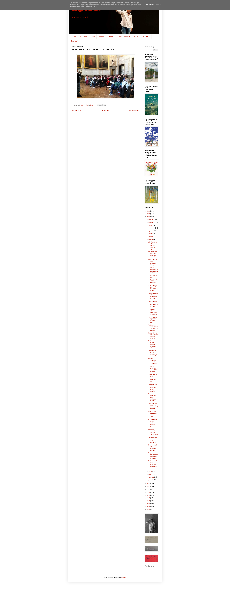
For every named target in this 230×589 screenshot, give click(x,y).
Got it (158, 5)
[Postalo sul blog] (100, 105)
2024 (148, 216)
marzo (151, 474)
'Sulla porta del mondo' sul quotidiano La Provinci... (153, 303)
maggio (151, 239)
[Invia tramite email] (98, 105)
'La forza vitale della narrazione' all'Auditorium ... (152, 464)
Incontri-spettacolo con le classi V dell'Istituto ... (153, 361)
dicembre (152, 219)
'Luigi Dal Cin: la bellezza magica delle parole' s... (153, 295)
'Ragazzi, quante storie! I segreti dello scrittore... (153, 270)
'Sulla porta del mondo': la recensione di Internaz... (153, 406)
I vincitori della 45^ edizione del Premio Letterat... (152, 447)
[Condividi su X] (102, 105)
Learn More (149, 5)
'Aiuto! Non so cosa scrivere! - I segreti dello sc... (153, 335)
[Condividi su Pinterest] (105, 105)
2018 (148, 498)
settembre (152, 228)
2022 (148, 486)
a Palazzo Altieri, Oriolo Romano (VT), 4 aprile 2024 (153, 431)
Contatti (74, 41)
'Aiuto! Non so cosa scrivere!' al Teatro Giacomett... (152, 279)
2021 (148, 489)
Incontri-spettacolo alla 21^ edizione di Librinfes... (152, 397)
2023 (148, 483)
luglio (150, 233)
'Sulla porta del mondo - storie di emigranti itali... (152, 344)
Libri (93, 37)
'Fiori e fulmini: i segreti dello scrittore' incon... (153, 319)
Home (73, 37)
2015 (148, 506)
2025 (148, 214)
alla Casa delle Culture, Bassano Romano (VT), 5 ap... (153, 245)
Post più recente (77, 110)
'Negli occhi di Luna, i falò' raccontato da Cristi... (152, 254)
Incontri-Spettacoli (106, 37)
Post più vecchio (134, 110)
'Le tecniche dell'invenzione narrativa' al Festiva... (153, 327)
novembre (152, 222)
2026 (148, 211)
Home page (105, 110)
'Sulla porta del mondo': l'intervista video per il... (152, 262)
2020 (148, 492)
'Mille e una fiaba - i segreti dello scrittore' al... (152, 311)
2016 (148, 504)
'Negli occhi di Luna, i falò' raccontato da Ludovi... (152, 439)
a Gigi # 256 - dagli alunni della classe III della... (152, 414)
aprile (150, 471)
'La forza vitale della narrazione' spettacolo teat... (152, 378)
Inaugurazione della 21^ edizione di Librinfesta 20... (152, 422)
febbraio (151, 477)
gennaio (151, 480)
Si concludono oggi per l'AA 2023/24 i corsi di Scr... (153, 287)
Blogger (123, 577)
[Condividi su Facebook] (103, 105)
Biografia (83, 37)
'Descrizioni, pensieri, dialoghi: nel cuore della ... (152, 353)
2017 (148, 501)
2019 (148, 495)
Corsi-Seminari (124, 37)
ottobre (151, 225)
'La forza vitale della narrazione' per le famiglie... (152, 387)
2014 (148, 509)
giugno (151, 236)
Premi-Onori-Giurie (142, 37)
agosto (151, 231)
